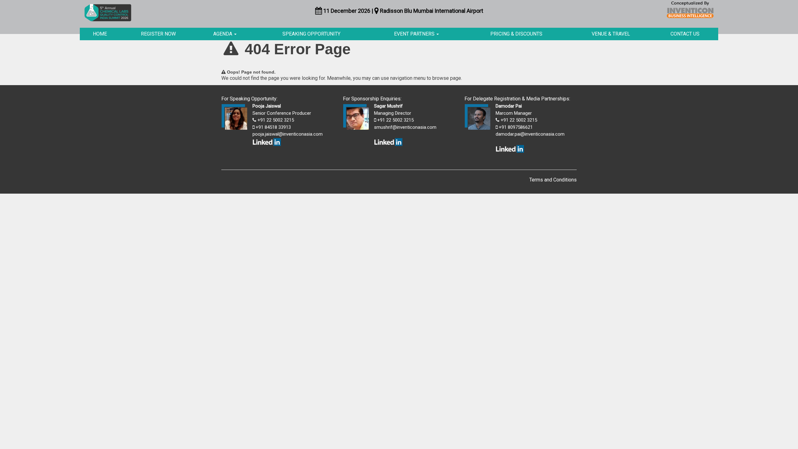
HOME (100, 34)
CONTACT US (685, 34)
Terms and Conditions (553, 180)
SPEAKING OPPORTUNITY (311, 34)
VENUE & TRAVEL (611, 34)
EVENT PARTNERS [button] (415, 34)
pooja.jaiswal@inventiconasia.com (287, 134)
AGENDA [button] (223, 34)
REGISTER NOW (158, 34)
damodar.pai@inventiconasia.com (530, 134)
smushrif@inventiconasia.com (405, 127)
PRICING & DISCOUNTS (516, 34)
